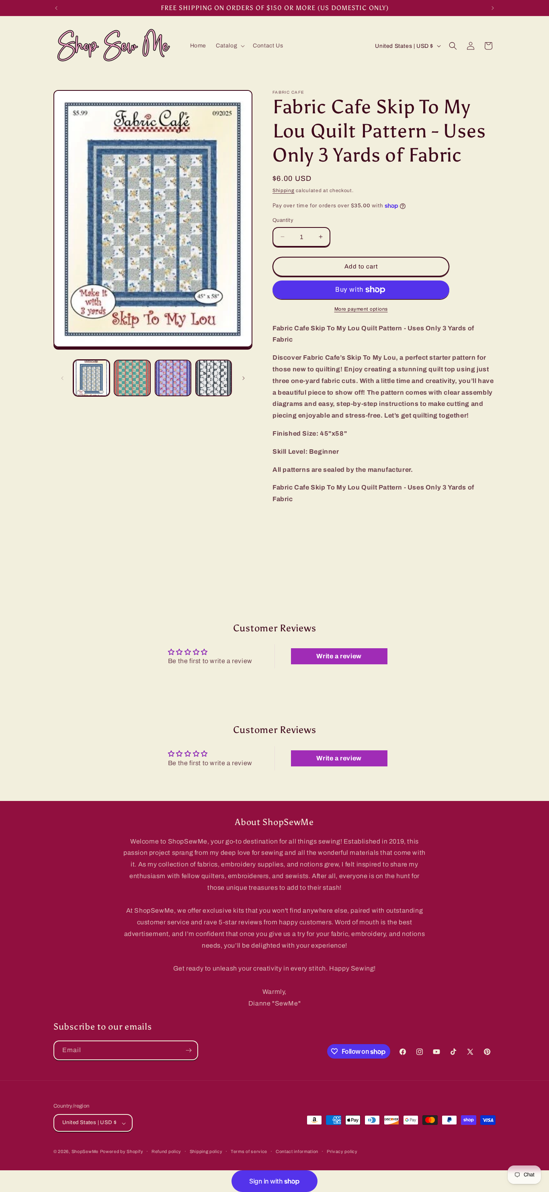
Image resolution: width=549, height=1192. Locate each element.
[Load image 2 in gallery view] (132, 378)
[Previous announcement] (56, 8)
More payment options (361, 309)
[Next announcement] (493, 8)
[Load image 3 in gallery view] (173, 378)
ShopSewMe (85, 1151)
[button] (229, 45)
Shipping (283, 190)
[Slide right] (243, 378)
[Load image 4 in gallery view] (213, 378)
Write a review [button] (338, 656)
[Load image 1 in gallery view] (91, 378)
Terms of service (249, 1151)
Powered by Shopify (121, 1151)
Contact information (297, 1151)
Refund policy (166, 1151)
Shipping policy (206, 1151)
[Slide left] (62, 378)
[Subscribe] (188, 1050)
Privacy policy (342, 1151)
